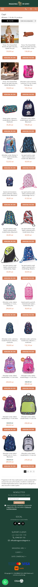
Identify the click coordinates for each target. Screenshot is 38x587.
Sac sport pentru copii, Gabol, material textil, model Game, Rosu (28, 230)
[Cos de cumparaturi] (31, 9)
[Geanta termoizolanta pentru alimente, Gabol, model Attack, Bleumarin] (10, 181)
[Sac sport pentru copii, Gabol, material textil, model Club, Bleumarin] (28, 144)
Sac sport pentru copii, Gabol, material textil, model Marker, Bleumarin (9, 230)
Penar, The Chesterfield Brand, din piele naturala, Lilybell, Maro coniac (28, 46)
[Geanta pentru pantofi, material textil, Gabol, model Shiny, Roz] (28, 291)
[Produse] (3, 9)
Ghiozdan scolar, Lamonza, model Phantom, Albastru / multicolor (10, 340)
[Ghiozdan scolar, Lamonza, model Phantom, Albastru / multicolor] (10, 328)
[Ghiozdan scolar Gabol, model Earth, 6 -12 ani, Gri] (28, 443)
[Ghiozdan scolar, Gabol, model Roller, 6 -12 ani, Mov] (10, 365)
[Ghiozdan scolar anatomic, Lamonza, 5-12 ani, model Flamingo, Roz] (28, 71)
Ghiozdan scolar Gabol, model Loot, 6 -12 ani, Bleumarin (10, 455)
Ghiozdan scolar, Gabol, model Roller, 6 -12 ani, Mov (10, 376)
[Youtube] (19, 523)
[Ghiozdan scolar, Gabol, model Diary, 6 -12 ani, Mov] (10, 404)
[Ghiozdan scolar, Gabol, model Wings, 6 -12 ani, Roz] (28, 365)
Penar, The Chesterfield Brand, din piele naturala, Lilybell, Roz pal (9, 46)
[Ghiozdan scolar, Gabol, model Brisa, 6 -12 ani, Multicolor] (10, 291)
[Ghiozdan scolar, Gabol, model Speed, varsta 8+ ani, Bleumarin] (28, 108)
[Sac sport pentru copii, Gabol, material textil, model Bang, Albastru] (28, 255)
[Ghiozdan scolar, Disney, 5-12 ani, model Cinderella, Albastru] (10, 144)
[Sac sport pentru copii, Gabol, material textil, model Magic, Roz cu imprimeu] (28, 181)
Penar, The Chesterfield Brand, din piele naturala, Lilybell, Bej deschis (9, 83)
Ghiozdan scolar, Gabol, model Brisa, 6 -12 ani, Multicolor (10, 303)
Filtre (10, 21)
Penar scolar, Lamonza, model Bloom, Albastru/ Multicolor (10, 120)
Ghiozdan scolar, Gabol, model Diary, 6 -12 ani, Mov (10, 417)
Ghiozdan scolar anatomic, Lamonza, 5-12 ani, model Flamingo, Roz (28, 83)
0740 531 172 (20, 538)
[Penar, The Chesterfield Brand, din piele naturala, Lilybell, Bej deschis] (10, 71)
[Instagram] (23, 523)
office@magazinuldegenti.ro (20, 540)
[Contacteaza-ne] (26, 9)
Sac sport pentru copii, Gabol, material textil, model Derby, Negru (10, 267)
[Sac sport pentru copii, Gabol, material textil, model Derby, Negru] (10, 254)
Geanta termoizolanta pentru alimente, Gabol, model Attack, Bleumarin (9, 193)
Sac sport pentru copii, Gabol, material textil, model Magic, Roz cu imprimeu (28, 194)
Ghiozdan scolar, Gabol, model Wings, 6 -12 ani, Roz (28, 376)
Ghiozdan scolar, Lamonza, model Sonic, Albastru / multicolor (28, 340)
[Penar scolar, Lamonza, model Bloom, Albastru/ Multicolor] (10, 108)
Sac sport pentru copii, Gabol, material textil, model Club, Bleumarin (28, 156)
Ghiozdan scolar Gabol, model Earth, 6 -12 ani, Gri (28, 454)
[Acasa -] (19, 4)
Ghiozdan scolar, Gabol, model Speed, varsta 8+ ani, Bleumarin (28, 120)
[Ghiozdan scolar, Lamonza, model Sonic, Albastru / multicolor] (28, 328)
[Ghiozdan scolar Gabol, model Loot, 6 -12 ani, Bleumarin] (10, 443)
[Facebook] (15, 523)
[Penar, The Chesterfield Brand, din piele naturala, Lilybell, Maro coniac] (28, 34)
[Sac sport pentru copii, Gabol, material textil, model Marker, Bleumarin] (10, 218)
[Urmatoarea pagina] (33, 471)
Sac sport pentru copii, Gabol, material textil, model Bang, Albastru (28, 267)
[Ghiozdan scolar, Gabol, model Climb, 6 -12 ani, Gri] (28, 404)
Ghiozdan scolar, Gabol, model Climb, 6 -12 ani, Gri (28, 417)
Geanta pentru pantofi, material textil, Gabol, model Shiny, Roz (28, 303)
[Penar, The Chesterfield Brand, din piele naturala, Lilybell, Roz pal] (10, 34)
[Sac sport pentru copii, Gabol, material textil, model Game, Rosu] (28, 218)
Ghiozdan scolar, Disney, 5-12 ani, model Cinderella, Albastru (10, 156)
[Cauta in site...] (35, 9)
